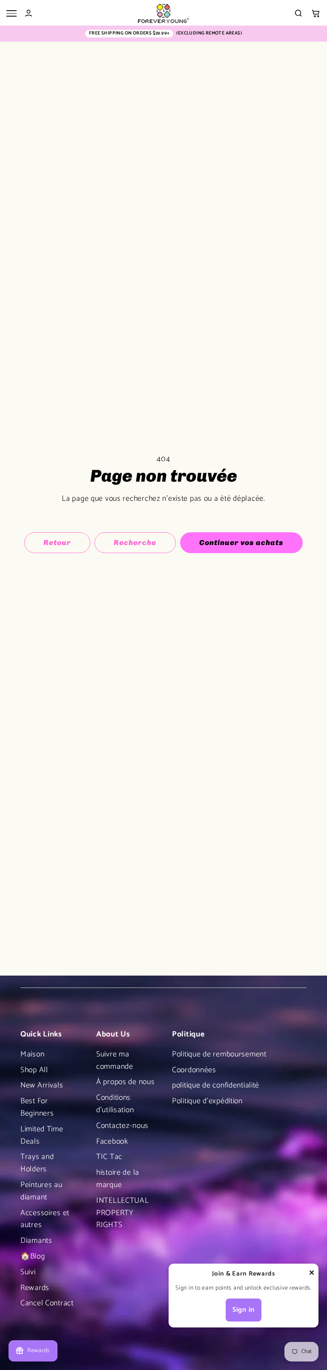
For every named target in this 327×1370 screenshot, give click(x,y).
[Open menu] (11, 13)
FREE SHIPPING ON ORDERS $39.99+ (129, 33)
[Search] (298, 13)
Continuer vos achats (241, 542)
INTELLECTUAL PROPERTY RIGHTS (122, 1213)
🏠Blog (32, 1256)
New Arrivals (41, 1085)
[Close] (311, 1274)
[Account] (28, 13)
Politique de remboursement (219, 1054)
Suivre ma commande (114, 1060)
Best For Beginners (37, 1107)
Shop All (34, 1070)
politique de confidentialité (215, 1085)
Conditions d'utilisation (115, 1103)
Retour (57, 542)
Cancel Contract (47, 1303)
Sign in (243, 1310)
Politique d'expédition (207, 1101)
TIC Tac (109, 1156)
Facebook (112, 1141)
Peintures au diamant (41, 1191)
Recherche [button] (135, 542)
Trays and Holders (37, 1163)
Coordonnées (194, 1070)
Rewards (34, 1288)
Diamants (36, 1240)
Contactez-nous (122, 1125)
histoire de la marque (117, 1178)
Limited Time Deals (41, 1135)
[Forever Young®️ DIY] (163, 13)
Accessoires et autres (44, 1219)
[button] (315, 13)
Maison (32, 1054)
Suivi (28, 1272)
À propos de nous (125, 1082)
